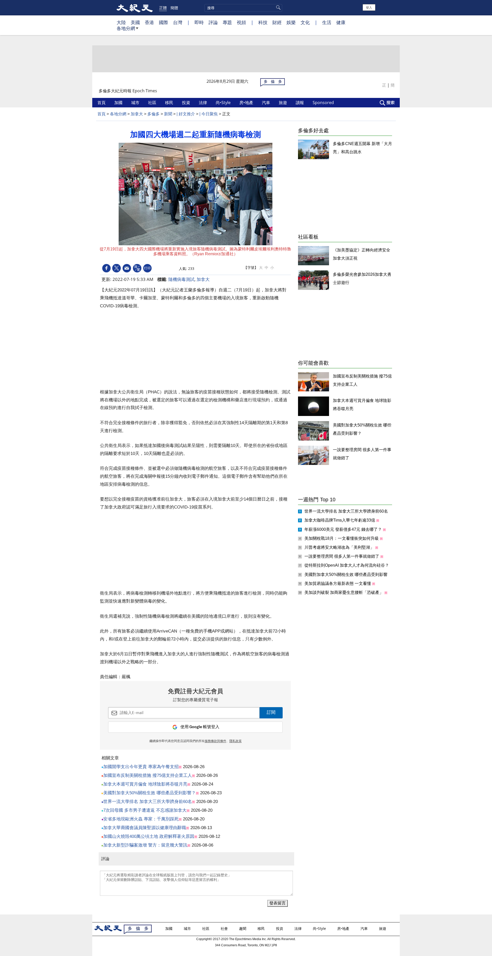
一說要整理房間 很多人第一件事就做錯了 (342, 556)
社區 (152, 102)
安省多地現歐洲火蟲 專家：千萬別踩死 (141, 819)
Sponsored (324, 102)
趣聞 (243, 928)
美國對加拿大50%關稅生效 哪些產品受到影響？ (149, 792)
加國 (119, 102)
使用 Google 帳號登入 (199, 727)
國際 (163, 22)
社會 (225, 928)
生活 (326, 22)
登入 (369, 7)
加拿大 (137, 114)
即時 (199, 22)
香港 (149, 22)
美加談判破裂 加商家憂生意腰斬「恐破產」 (344, 592)
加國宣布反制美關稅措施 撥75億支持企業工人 (147, 775)
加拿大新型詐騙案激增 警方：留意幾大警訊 (145, 845)
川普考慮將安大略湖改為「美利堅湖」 (339, 547)
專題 (227, 22)
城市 (135, 102)
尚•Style (224, 102)
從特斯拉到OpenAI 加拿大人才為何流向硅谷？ (347, 565)
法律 (203, 102)
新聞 (168, 114)
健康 (340, 22)
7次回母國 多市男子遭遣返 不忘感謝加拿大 (145, 810)
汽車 (266, 102)
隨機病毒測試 (181, 279)
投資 (186, 102)
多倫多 (153, 114)
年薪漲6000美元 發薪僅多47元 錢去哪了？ (343, 529)
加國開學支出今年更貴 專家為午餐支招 (141, 766)
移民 (169, 102)
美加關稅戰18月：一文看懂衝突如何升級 (342, 538)
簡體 (174, 7)
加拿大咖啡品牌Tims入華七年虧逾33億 (340, 520)
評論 (213, 22)
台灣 (177, 22)
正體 (163, 7)
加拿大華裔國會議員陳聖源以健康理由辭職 (144, 827)
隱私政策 (235, 741)
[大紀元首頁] (135, 8)
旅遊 (283, 102)
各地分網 (126, 28)
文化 (305, 22)
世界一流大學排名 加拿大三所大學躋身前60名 (147, 801)
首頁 (102, 102)
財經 (277, 22)
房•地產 (246, 102)
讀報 (300, 102)
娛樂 (291, 22)
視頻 (241, 22)
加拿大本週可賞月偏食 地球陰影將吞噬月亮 (145, 784)
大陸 (121, 22)
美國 (135, 22)
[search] (243, 8)
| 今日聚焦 (208, 114)
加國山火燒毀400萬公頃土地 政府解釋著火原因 (148, 836)
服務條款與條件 (215, 741)
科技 (263, 22)
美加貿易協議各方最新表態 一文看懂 (338, 583)
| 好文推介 (186, 114)
